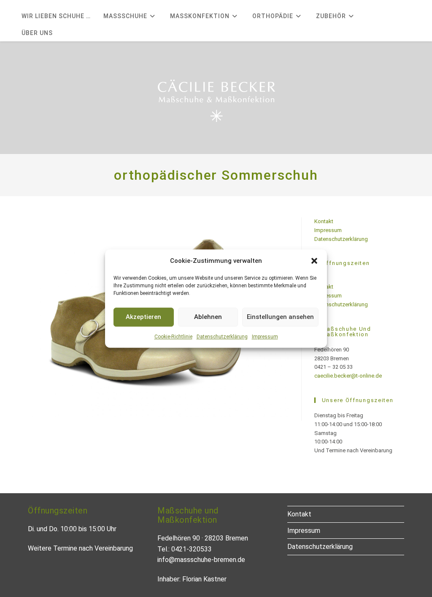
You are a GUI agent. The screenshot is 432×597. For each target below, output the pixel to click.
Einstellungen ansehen (280, 317)
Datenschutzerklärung (222, 337)
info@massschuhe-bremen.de (201, 560)
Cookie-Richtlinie (173, 337)
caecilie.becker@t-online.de (348, 376)
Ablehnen (208, 317)
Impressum (265, 337)
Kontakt (323, 221)
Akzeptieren (143, 317)
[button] (314, 261)
